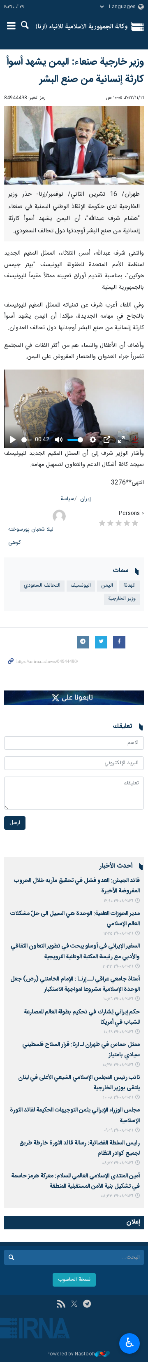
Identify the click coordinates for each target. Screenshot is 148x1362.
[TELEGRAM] (86, 1304)
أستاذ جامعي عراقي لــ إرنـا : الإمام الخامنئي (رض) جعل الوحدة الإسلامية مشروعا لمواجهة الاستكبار (75, 984)
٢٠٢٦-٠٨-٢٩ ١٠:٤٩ (118, 1032)
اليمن (107, 585)
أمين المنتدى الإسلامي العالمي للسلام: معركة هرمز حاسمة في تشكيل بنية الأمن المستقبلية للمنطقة (75, 1181)
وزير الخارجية (122, 598)
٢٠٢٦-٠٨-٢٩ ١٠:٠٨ (118, 1098)
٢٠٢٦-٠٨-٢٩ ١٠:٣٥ (117, 1065)
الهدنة (129, 585)
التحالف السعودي (42, 585)
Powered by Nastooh (70, 1354)
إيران (85, 499)
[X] (74, 1304)
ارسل (14, 823)
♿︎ (130, 1342)
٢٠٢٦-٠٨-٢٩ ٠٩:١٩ (118, 1131)
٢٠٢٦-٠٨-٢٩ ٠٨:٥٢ (117, 1163)
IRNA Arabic (81, 27)
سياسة (67, 499)
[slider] (26, 440)
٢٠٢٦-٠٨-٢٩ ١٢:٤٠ (118, 901)
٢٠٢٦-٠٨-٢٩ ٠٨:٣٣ (117, 1196)
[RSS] (61, 1304)
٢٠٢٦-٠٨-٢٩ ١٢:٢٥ (118, 934)
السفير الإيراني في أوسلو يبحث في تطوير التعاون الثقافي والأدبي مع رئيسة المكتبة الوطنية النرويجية (75, 951)
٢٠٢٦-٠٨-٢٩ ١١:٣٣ (117, 967)
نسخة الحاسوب (74, 1279)
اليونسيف (81, 585)
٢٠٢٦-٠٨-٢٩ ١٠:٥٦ (118, 999)
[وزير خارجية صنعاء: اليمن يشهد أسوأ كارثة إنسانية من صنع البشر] (74, 145)
